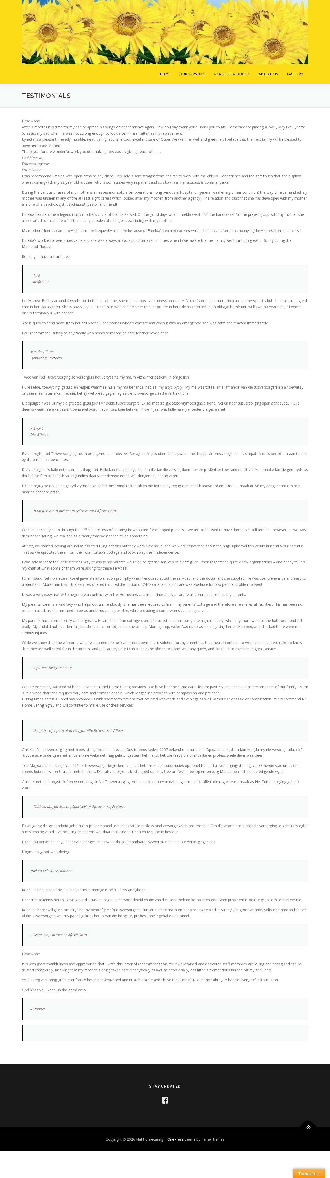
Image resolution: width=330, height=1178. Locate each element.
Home (165, 74)
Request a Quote (232, 74)
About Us (268, 74)
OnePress (175, 1139)
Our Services (192, 74)
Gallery (295, 74)
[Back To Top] (308, 1127)
